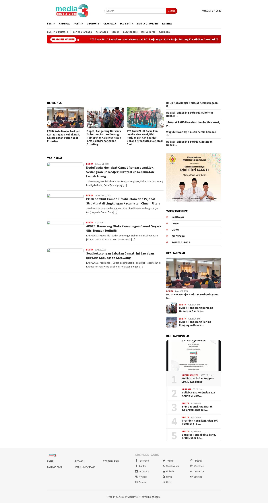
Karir (50, 461)
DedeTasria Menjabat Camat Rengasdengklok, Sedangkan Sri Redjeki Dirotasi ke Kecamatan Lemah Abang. (120, 171)
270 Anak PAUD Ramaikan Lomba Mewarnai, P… (193, 124)
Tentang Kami (111, 461)
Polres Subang (181, 242)
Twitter (169, 460)
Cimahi (175, 223)
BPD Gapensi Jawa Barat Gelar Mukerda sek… (197, 408)
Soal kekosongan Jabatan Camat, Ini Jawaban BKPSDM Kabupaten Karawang (120, 255)
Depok (175, 229)
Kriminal (186, 389)
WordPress (199, 466)
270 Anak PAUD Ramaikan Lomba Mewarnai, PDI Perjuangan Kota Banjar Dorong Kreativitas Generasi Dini (138, 39)
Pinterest (198, 460)
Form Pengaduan (85, 466)
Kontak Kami (54, 466)
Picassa (142, 482)
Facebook (144, 460)
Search (172, 10)
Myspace (143, 476)
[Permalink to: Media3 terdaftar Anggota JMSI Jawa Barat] (193, 355)
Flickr (168, 482)
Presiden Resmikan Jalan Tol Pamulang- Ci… (199, 422)
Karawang (178, 217)
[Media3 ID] (72, 10)
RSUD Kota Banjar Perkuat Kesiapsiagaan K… (192, 104)
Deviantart (199, 471)
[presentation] (49, 122)
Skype (169, 476)
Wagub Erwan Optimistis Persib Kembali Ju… (191, 133)
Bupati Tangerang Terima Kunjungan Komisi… (189, 143)
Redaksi (79, 461)
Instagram (144, 471)
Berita (89, 164)
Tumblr (142, 466)
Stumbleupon (173, 466)
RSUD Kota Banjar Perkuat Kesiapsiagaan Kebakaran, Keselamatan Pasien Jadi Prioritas (63, 136)
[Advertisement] (134, 72)
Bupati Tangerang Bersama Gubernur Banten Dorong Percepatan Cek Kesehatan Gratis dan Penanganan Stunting (104, 137)
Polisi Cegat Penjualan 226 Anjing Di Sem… (198, 394)
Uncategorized (190, 375)
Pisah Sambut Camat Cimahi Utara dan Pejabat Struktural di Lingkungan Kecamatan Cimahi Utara (123, 201)
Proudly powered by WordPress (123, 496)
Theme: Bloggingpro (150, 496)
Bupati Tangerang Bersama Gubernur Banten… (189, 114)
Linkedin (170, 471)
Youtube (198, 476)
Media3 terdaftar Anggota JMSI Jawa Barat (198, 380)
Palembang (178, 236)
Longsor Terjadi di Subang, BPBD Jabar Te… (199, 436)
